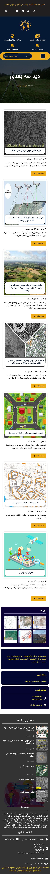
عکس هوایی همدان (26, 779)
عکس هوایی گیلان (27, 766)
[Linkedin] (22, 11)
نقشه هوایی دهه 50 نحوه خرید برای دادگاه (20, 755)
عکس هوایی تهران (27, 792)
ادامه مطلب (42, 111)
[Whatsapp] (28, 11)
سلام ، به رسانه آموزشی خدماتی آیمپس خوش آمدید (25, 4)
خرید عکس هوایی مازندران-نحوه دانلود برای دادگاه (19, 729)
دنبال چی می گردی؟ (10, 56)
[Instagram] (33, 11)
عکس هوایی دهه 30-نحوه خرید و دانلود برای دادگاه (18, 742)
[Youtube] (17, 11)
